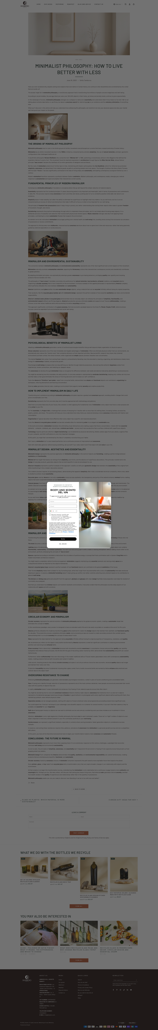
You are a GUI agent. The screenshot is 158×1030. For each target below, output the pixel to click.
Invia (63, 539)
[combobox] (51, 511)
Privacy (65, 531)
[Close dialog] (109, 484)
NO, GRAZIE (63, 544)
